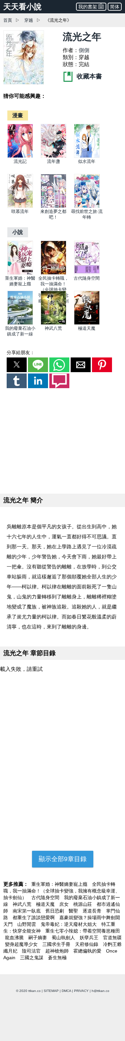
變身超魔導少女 (22, 944)
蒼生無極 (57, 957)
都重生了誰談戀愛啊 (34, 917)
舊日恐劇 (55, 911)
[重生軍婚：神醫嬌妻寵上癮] (20, 273)
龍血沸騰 (15, 937)
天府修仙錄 (87, 944)
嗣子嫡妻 (38, 937)
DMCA (66, 991)
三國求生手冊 (57, 944)
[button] (17, 364)
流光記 (20, 161)
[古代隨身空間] (87, 273)
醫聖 (74, 911)
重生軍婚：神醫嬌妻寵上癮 (60, 884)
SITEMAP (51, 991)
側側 (84, 50)
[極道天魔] (87, 323)
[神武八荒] (53, 323)
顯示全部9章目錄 (63, 858)
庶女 (64, 904)
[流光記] (20, 156)
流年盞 (53, 161)
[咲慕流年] (20, 206)
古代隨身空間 (87, 278)
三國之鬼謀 (32, 957)
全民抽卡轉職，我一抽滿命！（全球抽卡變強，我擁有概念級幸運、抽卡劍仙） (61, 890)
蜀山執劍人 (64, 937)
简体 (114, 6)
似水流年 (86, 161)
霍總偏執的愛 (88, 951)
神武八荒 (53, 328)
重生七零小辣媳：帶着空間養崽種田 (82, 931)
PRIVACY (81, 991)
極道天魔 (86, 328)
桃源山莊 (83, 904)
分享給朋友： (21, 352)
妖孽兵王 (90, 937)
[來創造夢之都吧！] (53, 206)
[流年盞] (53, 156)
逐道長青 (93, 911)
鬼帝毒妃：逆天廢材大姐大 (69, 924)
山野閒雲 (27, 924)
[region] (63, 439)
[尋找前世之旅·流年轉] (87, 206)
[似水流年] (87, 156)
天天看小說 (22, 6)
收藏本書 (88, 76)
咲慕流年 (20, 211)
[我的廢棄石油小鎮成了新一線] (20, 323)
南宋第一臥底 (27, 911)
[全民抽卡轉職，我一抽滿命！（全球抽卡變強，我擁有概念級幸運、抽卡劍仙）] (53, 273)
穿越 (28, 20)
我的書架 (87, 6)
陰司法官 (32, 951)
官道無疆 (112, 937)
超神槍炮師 (57, 951)
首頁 (7, 20)
